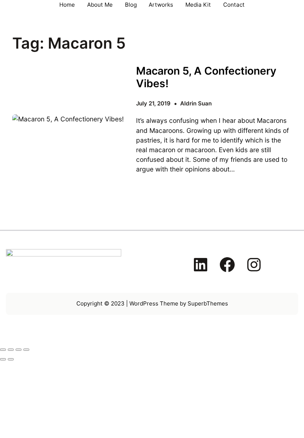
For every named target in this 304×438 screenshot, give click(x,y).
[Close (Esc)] (26, 350)
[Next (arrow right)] (11, 359)
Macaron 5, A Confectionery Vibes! (206, 77)
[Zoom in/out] (3, 350)
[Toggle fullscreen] (11, 350)
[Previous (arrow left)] (3, 359)
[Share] (19, 350)
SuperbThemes (208, 303)
